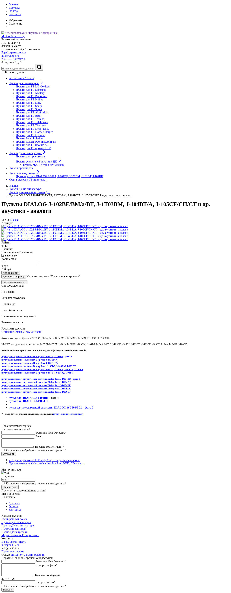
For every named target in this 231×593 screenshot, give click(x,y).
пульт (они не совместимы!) (68, 413)
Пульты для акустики (14, 531)
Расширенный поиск (21, 78)
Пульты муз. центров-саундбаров (43, 164)
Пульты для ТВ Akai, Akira (32, 112)
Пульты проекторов (21, 168)
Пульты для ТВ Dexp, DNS (32, 128)
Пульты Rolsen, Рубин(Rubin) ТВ (36, 141)
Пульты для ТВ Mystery (30, 93)
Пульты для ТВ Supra (29, 109)
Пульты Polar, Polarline (29, 138)
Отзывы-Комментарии (28, 331)
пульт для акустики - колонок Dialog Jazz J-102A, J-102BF (32, 356)
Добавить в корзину (13, 276)
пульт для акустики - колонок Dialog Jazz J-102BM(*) (29, 359)
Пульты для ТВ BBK (28, 115)
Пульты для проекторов (30, 156)
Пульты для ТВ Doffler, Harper (34, 131)
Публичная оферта (12, 551)
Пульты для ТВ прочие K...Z (33, 148)
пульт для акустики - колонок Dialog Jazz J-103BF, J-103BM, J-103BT (38, 366)
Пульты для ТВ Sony (28, 102)
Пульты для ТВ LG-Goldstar (33, 86)
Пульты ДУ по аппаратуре (17, 525)
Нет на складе (11, 272)
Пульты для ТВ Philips (29, 99)
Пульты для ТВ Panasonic (31, 96)
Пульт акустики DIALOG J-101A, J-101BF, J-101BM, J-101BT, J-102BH (59, 176)
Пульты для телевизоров (16, 522)
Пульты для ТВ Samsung (31, 89)
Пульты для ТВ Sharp (29, 105)
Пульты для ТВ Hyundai (30, 135)
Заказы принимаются (14, 282)
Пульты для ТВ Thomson (31, 125)
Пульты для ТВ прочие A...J (33, 144)
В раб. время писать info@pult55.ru (13, 54)
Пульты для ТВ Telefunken (32, 122)
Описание (7, 331)
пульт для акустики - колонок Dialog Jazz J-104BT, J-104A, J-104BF (37, 372)
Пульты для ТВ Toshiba (30, 118)
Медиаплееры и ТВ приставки (27, 179)
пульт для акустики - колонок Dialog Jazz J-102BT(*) (29, 363)
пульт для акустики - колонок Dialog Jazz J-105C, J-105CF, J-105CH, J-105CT (42, 369)
